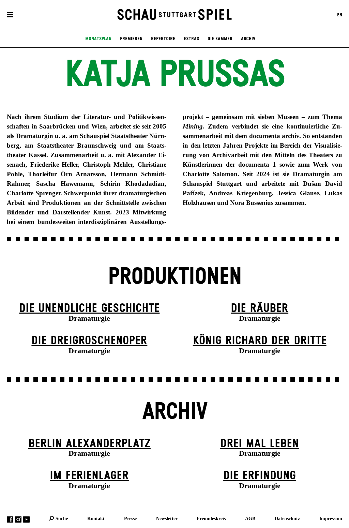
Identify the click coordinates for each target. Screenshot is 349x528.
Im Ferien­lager (89, 476)
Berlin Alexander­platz (89, 444)
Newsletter (167, 518)
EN (339, 14)
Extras (191, 38)
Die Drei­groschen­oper (89, 341)
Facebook (10, 519)
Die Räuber (259, 308)
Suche (62, 518)
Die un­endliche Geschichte (89, 308)
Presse (130, 518)
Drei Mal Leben (259, 444)
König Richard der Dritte (260, 341)
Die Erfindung (259, 476)
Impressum (330, 518)
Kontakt (96, 518)
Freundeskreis (211, 518)
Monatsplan (98, 38)
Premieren (131, 38)
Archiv (248, 38)
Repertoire (163, 38)
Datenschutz (287, 518)
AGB (250, 518)
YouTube (26, 519)
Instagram (18, 519)
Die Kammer (220, 38)
